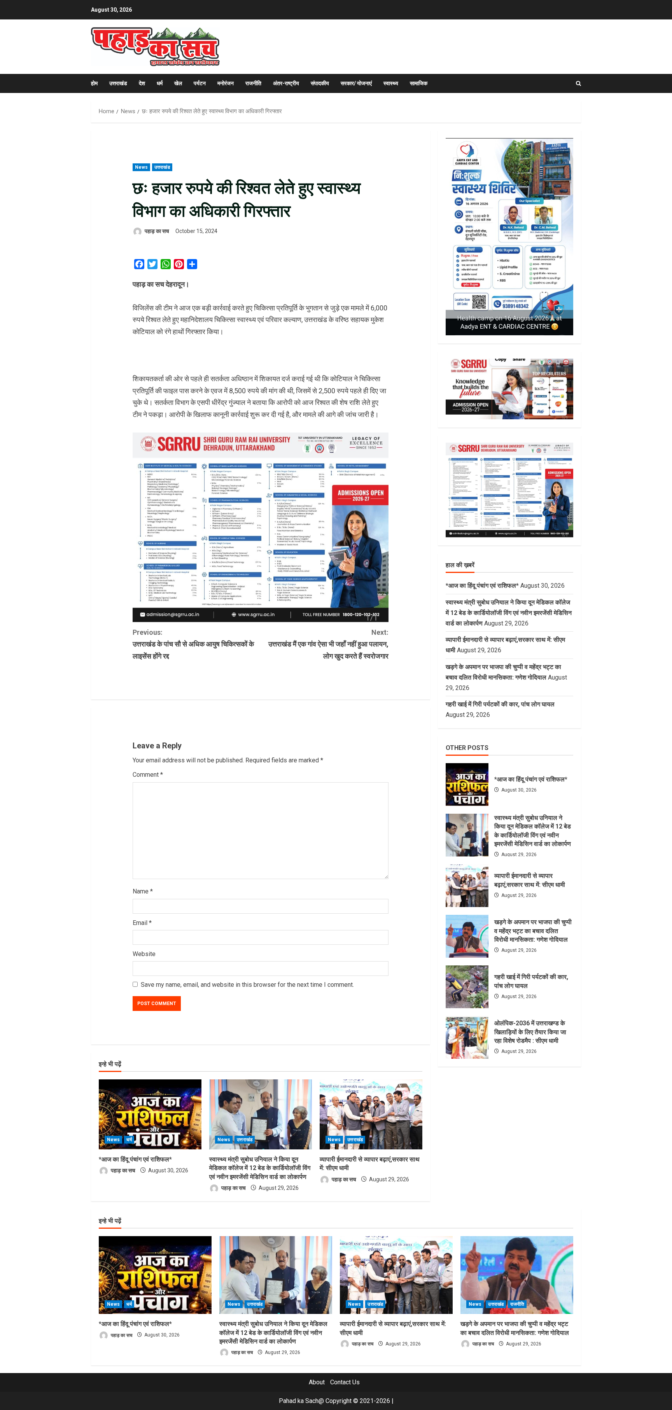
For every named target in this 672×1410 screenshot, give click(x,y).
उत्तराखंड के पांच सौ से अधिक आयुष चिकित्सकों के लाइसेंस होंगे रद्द (193, 644)
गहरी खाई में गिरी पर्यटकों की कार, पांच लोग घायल (500, 704)
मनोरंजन (225, 83)
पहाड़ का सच (156, 231)
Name (143, 891)
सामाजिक (418, 83)
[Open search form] (578, 83)
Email (142, 923)
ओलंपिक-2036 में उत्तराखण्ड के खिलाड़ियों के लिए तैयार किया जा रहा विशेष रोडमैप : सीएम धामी (467, 1037)
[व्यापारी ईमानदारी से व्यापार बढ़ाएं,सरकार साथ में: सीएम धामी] (371, 1114)
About (317, 1382)
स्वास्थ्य (390, 83)
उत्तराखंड (118, 83)
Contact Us (345, 1382)
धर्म (160, 83)
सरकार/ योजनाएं (356, 83)
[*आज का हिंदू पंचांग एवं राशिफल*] (150, 1114)
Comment (148, 774)
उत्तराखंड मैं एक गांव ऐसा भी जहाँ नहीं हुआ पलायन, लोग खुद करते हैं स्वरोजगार (328, 644)
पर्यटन (200, 83)
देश (142, 83)
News (141, 167)
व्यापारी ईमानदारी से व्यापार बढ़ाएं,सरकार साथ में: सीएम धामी (467, 885)
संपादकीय (320, 83)
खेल (178, 83)
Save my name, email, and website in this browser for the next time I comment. (247, 984)
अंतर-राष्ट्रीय (286, 83)
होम (94, 83)
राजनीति (253, 83)
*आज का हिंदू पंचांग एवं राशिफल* (135, 1159)
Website (144, 954)
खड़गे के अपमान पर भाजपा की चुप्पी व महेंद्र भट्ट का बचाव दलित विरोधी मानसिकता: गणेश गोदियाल (467, 936)
